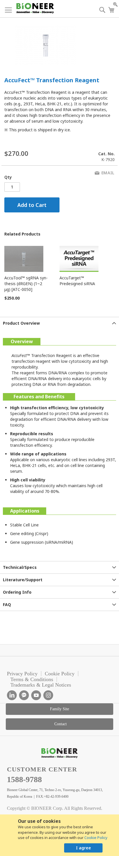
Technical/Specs (20, 567)
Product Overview (21, 323)
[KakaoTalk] (24, 695)
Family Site (59, 709)
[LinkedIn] (12, 695)
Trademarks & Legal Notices (40, 684)
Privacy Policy (22, 673)
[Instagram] (48, 695)
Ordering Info (17, 592)
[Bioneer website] (35, 8)
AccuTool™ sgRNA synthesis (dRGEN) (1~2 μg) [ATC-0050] (26, 283)
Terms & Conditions (31, 679)
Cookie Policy (95, 837)
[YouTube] (36, 695)
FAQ (7, 604)
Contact (60, 724)
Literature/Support (22, 579)
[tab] (59, 323)
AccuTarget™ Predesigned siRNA (77, 280)
